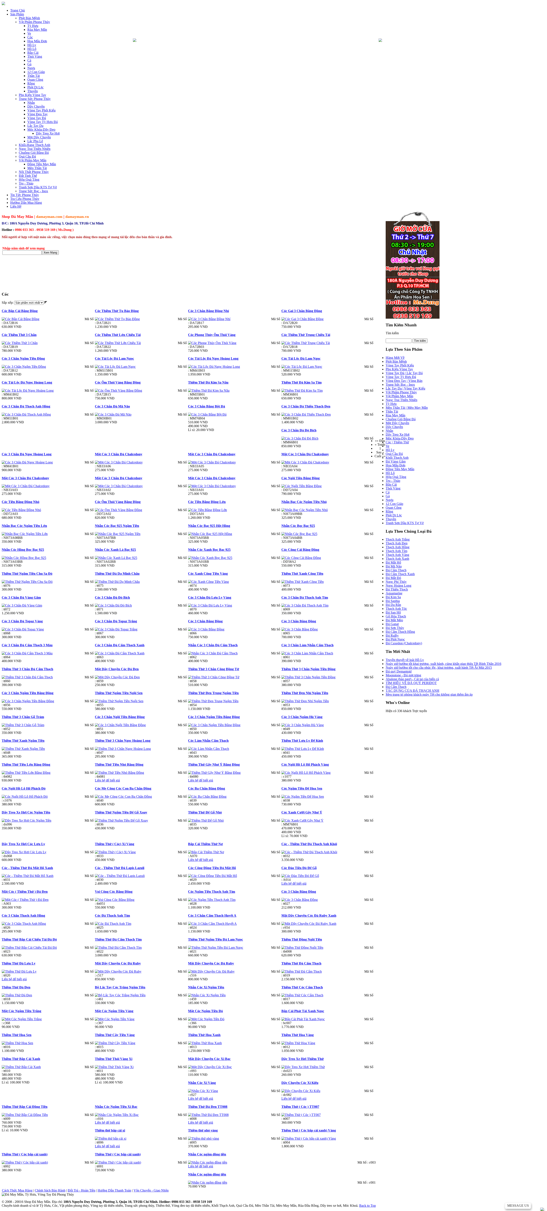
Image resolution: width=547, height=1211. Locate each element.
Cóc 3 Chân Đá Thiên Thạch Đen (305, 406)
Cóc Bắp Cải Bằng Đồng (20, 311)
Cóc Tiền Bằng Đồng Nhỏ (20, 502)
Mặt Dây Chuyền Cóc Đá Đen (117, 669)
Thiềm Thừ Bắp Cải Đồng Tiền (24, 1106)
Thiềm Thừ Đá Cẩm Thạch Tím (118, 939)
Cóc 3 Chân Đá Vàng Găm (21, 597)
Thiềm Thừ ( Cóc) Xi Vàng (114, 844)
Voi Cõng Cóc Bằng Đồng (113, 891)
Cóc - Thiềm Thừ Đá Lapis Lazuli (119, 868)
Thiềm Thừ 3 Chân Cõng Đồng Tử (213, 669)
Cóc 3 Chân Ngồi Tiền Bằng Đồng (120, 717)
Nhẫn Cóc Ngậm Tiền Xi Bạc (116, 1106)
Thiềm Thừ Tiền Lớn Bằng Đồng (26, 764)
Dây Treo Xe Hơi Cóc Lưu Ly (23, 844)
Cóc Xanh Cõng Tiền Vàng (208, 573)
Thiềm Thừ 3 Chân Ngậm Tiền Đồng (308, 669)
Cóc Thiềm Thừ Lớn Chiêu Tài (118, 335)
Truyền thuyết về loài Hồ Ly (405, 660)
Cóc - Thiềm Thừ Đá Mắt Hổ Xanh (27, 868)
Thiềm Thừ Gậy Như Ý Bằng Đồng (214, 764)
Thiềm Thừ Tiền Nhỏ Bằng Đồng (119, 764)
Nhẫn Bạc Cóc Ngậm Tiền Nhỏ (304, 502)
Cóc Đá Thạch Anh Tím (112, 915)
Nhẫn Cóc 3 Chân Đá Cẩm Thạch (213, 645)
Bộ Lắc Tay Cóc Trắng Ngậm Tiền (120, 987)
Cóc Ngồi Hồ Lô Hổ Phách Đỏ (24, 788)
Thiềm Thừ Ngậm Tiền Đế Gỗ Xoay (121, 812)
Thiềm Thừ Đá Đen (16, 987)
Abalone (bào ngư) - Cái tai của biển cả (412, 679)
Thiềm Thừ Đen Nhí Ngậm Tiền (304, 693)
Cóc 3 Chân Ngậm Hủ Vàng (301, 717)
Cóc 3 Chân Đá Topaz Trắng (116, 621)
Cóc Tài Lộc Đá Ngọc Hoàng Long (213, 358)
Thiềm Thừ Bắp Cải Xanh (21, 1059)
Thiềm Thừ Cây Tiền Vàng (115, 1035)
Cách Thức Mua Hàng (17, 1190)
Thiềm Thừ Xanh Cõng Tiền (302, 573)
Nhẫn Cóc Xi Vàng (202, 1083)
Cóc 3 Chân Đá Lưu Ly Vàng (209, 597)
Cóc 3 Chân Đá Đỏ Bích (298, 430)
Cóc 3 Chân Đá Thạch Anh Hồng (26, 406)
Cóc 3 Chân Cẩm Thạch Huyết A (212, 915)
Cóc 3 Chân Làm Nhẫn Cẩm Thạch (307, 645)
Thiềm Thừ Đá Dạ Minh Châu (117, 573)
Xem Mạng (50, 252)
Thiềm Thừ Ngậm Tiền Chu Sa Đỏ (27, 573)
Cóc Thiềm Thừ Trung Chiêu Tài (305, 335)
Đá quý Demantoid (399, 671)
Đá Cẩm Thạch (396, 687)
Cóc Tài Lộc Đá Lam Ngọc (114, 358)
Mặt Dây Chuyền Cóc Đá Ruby (118, 963)
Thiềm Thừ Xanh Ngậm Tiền (23, 740)
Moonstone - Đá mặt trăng (403, 675)
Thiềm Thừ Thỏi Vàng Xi (113, 1059)
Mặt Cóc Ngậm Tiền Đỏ (205, 1011)
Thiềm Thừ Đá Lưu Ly (18, 963)
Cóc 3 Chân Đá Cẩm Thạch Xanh (119, 645)
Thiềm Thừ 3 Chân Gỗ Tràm (23, 717)
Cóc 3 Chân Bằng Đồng (205, 621)
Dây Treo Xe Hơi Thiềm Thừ (302, 1059)
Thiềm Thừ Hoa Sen (16, 1035)
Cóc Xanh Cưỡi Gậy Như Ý (301, 812)
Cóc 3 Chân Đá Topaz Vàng (22, 621)
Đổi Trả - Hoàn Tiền (81, 1190)
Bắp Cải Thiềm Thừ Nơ (205, 844)
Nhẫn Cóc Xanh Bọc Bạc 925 (209, 549)
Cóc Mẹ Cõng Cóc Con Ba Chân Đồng (123, 788)
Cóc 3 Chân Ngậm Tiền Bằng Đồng (27, 693)
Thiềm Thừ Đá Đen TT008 (207, 1106)
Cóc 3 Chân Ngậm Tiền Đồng (23, 358)
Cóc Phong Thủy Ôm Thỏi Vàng (211, 335)
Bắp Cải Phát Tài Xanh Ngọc (302, 1011)
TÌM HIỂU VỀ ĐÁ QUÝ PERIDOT (411, 683)
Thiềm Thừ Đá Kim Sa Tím (301, 382)
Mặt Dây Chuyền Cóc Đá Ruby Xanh (308, 915)
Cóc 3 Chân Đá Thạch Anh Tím (304, 597)
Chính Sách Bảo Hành (50, 1190)
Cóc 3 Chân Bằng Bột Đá (206, 406)
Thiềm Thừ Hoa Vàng (297, 1035)
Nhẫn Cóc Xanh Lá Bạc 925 (115, 549)
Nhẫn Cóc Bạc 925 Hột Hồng (209, 526)
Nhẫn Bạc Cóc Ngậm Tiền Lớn (24, 526)
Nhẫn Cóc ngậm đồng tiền (207, 1154)
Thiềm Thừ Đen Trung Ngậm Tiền (213, 693)
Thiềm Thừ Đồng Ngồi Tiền (301, 939)
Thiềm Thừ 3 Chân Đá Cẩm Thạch (27, 669)
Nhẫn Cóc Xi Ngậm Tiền (206, 987)
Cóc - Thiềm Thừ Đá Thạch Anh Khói (309, 844)
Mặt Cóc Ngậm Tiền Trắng (21, 1011)
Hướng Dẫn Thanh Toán (114, 1190)
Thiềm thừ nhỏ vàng (203, 1130)
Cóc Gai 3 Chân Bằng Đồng (301, 311)
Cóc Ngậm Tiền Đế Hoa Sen (301, 788)
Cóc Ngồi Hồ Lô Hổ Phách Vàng (305, 764)
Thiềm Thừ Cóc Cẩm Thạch (302, 987)
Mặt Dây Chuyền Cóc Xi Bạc (209, 1059)
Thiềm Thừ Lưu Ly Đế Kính (302, 740)
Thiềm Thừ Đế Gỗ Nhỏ (205, 812)
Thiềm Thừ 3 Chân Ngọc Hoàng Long (122, 740)
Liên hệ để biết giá (107, 780)
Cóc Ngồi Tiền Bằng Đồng (300, 478)
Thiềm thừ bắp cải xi (110, 1130)
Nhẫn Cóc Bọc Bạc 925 (298, 526)
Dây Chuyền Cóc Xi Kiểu (299, 1083)
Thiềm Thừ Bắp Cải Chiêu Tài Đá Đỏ (29, 939)
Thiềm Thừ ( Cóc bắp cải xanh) (24, 1154)
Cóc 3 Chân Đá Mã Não (112, 406)
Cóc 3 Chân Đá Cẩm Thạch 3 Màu (27, 645)
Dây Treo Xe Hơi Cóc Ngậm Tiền (26, 812)
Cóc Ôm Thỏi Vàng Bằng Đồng (118, 382)
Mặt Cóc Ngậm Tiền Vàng (114, 1011)
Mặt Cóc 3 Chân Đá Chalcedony (118, 454)
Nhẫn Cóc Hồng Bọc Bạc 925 (23, 549)
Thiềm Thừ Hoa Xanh (204, 1035)
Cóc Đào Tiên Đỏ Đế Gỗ (299, 868)
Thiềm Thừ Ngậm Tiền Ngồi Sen (119, 693)
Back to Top (367, 1205)
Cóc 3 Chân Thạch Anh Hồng (23, 915)
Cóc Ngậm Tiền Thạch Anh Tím (211, 891)
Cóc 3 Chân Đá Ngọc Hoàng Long (26, 454)
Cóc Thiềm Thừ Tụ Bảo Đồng (117, 311)
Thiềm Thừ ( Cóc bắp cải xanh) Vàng (308, 1130)
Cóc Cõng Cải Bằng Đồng (300, 549)
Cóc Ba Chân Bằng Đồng (206, 788)
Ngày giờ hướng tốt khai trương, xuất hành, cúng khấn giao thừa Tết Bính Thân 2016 (443, 664)
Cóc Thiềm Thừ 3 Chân (19, 335)
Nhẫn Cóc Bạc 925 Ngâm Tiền (117, 526)
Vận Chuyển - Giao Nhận (151, 1190)
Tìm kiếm (392, 333)
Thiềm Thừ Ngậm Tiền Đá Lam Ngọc (215, 939)
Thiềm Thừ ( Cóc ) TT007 (300, 1106)
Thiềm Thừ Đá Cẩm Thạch (301, 963)
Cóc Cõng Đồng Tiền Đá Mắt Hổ (212, 868)
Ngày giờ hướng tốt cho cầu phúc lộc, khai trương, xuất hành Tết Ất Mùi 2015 (439, 667)
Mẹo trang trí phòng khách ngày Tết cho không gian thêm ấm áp (429, 694)
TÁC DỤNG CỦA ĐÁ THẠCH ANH (412, 690)
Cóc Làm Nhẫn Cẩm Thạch (208, 740)
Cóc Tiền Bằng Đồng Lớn (207, 502)
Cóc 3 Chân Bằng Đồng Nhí (208, 311)
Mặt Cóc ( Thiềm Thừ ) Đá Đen (25, 891)
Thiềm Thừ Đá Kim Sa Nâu (208, 382)
